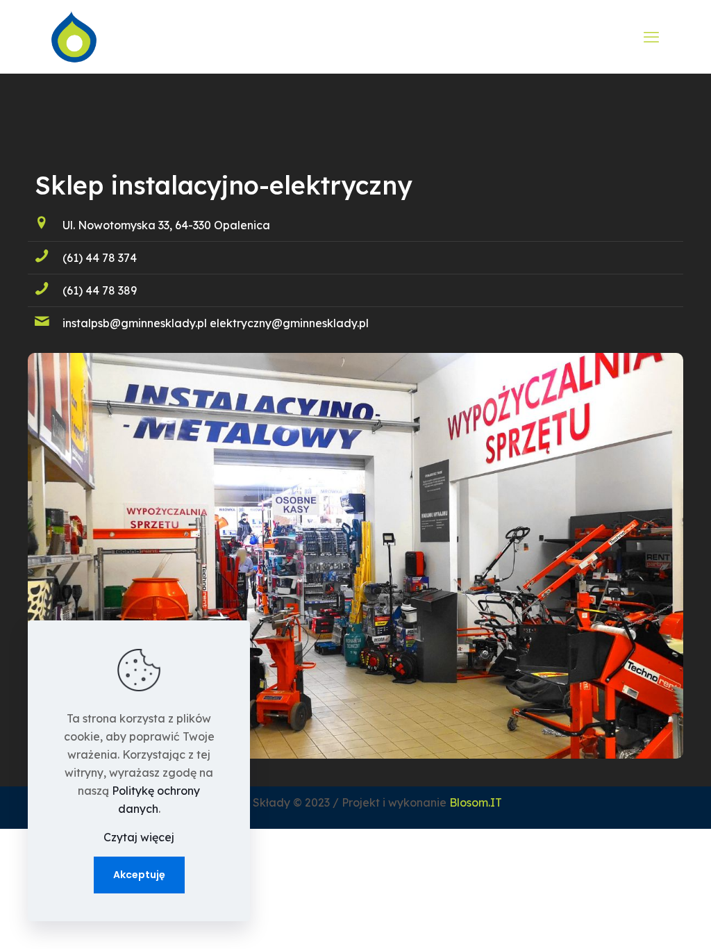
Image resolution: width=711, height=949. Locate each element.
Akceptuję (139, 875)
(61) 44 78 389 (99, 290)
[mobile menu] (651, 37)
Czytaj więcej (138, 837)
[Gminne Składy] (74, 36)
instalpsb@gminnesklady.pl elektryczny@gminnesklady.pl (215, 323)
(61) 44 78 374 (99, 258)
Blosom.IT (475, 802)
